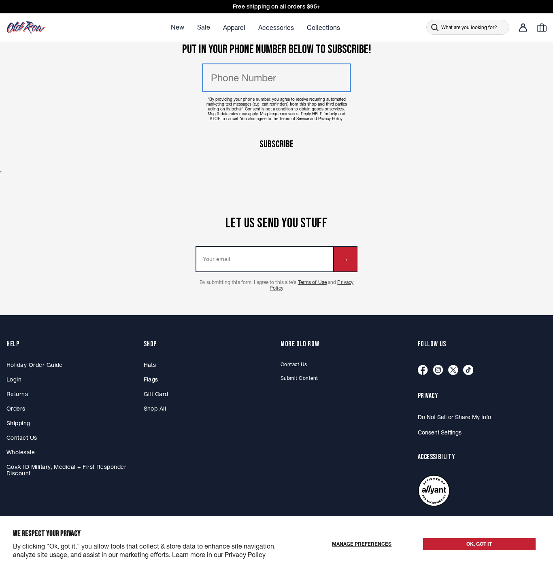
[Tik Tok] (468, 370)
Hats (150, 365)
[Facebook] (423, 370)
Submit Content (299, 378)
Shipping (18, 423)
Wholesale (20, 452)
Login (13, 379)
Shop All (155, 408)
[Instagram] (438, 370)
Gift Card (156, 394)
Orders (16, 408)
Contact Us (21, 437)
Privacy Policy (330, 118)
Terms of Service (294, 118)
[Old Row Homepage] (48, 27)
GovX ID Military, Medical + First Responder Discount (66, 470)
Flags (151, 379)
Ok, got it (479, 544)
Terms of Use (312, 282)
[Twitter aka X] (453, 370)
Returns (17, 394)
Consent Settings (440, 432)
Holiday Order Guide (34, 365)
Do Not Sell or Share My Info (454, 417)
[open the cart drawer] (542, 27)
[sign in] (523, 27)
